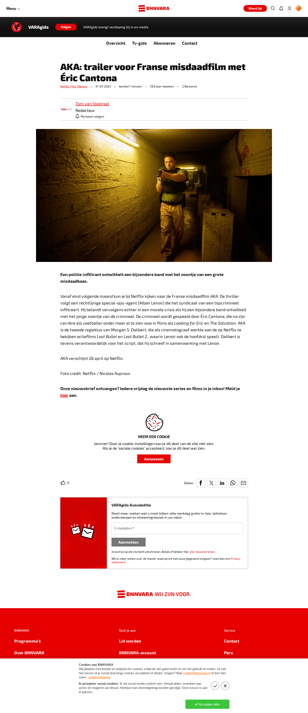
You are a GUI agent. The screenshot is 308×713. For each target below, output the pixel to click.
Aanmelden (128, 542)
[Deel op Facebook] (201, 483)
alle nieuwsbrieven (202, 551)
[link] (66, 109)
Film (73, 86)
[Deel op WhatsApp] (233, 483)
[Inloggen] (289, 8)
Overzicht (115, 43)
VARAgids (38, 27)
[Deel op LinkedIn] (222, 483)
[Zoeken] (272, 8)
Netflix (65, 86)
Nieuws (82, 86)
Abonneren (164, 43)
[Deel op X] (211, 483)
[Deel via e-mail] (243, 483)
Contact (189, 43)
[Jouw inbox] (281, 8)
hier (64, 395)
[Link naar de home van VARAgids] (17, 27)
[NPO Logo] (298, 8)
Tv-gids (139, 43)
